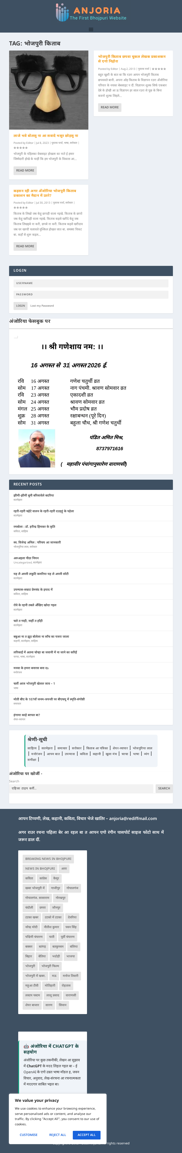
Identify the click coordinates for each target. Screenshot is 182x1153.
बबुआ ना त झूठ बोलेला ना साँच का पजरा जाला (41, 637)
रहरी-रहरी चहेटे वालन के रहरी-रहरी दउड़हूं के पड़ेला (44, 511)
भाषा (66, 143)
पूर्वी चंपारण (68, 937)
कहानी (17, 641)
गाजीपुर (55, 888)
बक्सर (28, 947)
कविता (17, 531)
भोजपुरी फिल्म (50, 966)
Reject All (57, 1135)
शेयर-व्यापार (19, 719)
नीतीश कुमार (51, 927)
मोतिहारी (50, 986)
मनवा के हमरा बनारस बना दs (31, 668)
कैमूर (56, 878)
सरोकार (73, 143)
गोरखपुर (60, 898)
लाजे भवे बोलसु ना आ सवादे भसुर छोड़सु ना (46, 136)
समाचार (17, 704)
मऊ (54, 976)
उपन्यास (70, 754)
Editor (30, 143)
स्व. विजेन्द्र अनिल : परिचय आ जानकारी (37, 543)
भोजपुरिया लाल (21, 547)
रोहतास (66, 986)
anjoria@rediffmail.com (133, 819)
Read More (25, 171)
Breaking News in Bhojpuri (48, 859)
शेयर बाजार (32, 1005)
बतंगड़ (42, 947)
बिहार (28, 956)
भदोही (56, 956)
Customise (29, 1135)
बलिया (74, 947)
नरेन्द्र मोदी (31, 927)
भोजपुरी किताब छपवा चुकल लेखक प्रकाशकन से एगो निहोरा (132, 59)
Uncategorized (23, 563)
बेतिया (42, 956)
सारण (49, 1005)
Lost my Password (42, 306)
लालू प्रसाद (52, 995)
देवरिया (72, 917)
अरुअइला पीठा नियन (26, 558)
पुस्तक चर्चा (57, 143)
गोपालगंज (72, 888)
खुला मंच (112, 754)
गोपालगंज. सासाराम (37, 898)
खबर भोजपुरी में (35, 888)
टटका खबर (31, 917)
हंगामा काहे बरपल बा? (27, 715)
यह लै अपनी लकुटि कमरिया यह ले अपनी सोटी (41, 574)
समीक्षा (32, 760)
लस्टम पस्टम (32, 995)
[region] (58, 1119)
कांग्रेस (43, 878)
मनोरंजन (18, 672)
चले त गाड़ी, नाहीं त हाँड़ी (28, 621)
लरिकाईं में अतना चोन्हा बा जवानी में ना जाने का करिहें (45, 653)
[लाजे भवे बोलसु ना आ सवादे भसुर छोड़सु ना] (48, 90)
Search (14, 781)
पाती (51, 937)
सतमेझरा (18, 500)
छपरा (43, 908)
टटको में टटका (53, 917)
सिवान (62, 1005)
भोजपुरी (30, 966)
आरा (64, 869)
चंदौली (29, 908)
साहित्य (24, 531)
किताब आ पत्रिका (97, 748)
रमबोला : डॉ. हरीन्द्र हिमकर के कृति (34, 527)
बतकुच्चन (57, 947)
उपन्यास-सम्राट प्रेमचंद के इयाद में (33, 590)
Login (20, 306)
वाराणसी (71, 995)
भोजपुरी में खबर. (35, 976)
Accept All (87, 1135)
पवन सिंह (71, 927)
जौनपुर (56, 908)
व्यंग (147, 754)
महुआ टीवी (31, 986)
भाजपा (70, 956)
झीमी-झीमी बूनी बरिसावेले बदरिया (34, 496)
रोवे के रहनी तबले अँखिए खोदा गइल (35, 605)
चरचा (16, 657)
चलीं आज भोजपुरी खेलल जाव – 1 (34, 684)
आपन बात (53, 754)
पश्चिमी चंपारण (34, 937)
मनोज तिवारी (70, 976)
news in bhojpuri (40, 869)
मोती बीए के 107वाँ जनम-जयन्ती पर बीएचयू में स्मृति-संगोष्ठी (49, 699)
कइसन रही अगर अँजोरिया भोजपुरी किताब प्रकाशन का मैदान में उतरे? (45, 193)
